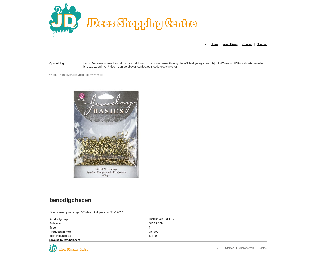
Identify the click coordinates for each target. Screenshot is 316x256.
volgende (85, 75)
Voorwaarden (246, 248)
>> (91, 75)
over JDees (230, 44)
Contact (247, 44)
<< (95, 75)
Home (214, 44)
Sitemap (262, 44)
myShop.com (72, 239)
